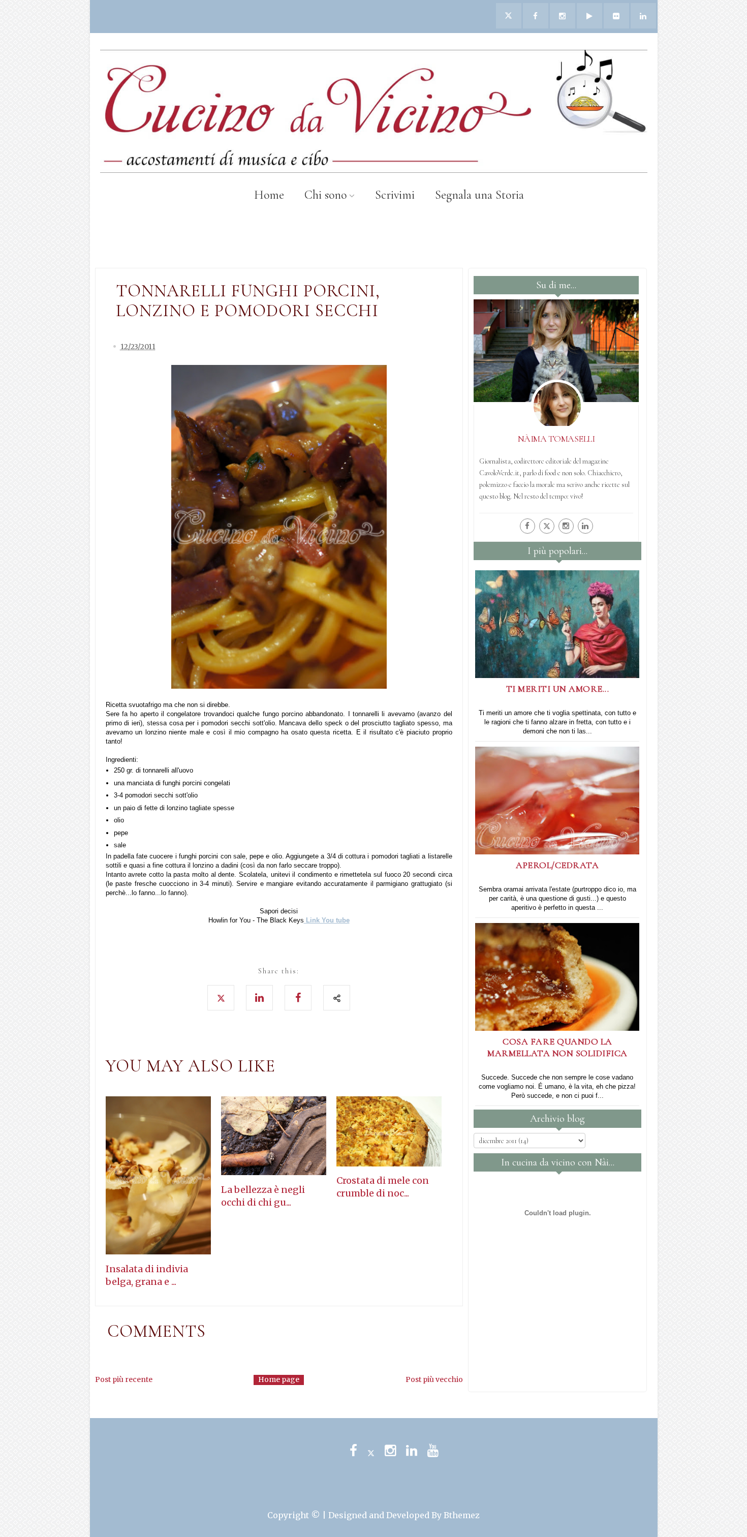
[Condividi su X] (220, 997)
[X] (546, 526)
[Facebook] (527, 526)
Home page (278, 1379)
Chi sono (325, 195)
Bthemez (462, 1515)
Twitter (371, 1450)
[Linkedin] (585, 526)
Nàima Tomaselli (556, 438)
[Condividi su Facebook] (298, 997)
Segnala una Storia (479, 195)
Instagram (390, 1450)
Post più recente (123, 1379)
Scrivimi (395, 195)
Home (269, 195)
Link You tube (327, 920)
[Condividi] (336, 997)
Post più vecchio (434, 1379)
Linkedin (411, 1450)
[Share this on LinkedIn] (259, 997)
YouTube (433, 1450)
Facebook (353, 1450)
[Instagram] (566, 526)
